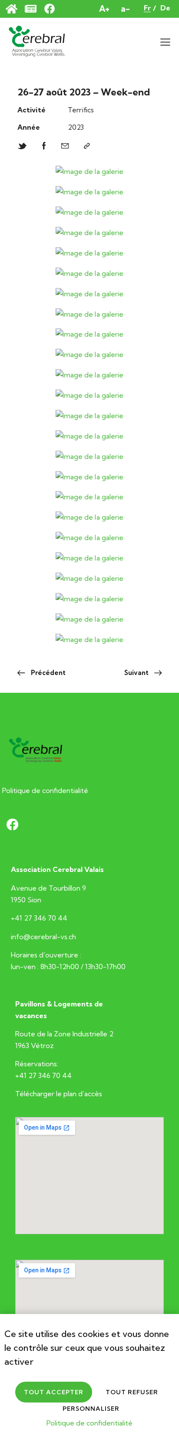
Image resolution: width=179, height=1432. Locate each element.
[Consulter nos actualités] (34, 8)
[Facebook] (44, 146)
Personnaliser (91, 1408)
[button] (165, 41)
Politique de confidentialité (45, 790)
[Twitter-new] (22, 146)
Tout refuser (132, 1392)
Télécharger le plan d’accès (58, 1093)
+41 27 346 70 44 (39, 918)
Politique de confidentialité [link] (89, 1423)
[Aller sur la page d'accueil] (15, 8)
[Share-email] (65, 146)
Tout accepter (53, 1392)
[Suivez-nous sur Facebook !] (53, 8)
